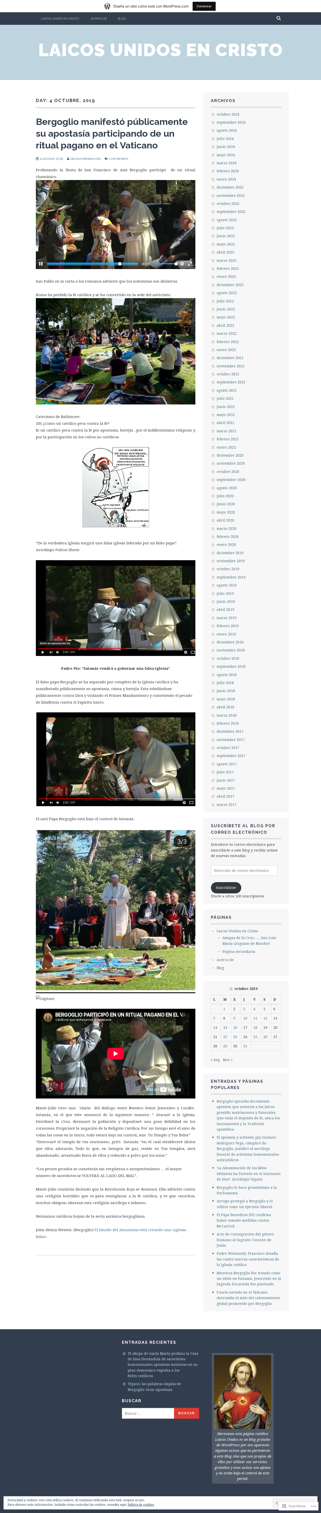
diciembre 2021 (230, 357)
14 (215, 1027)
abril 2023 (225, 252)
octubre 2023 (228, 203)
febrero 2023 (228, 268)
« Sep (215, 1059)
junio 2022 (226, 309)
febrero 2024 (228, 171)
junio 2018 (226, 690)
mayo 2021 (226, 414)
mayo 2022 (226, 317)
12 (265, 1018)
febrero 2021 (228, 439)
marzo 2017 (226, 804)
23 (235, 1036)
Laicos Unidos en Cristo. (60, 18)
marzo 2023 (226, 260)
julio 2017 (225, 772)
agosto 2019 (227, 585)
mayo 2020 (226, 512)
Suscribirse (226, 887)
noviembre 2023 (231, 195)
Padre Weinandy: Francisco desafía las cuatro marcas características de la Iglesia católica (248, 1259)
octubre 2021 (228, 374)
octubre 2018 (228, 658)
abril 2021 (225, 422)
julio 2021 (225, 398)
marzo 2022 (226, 333)
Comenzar (204, 6)
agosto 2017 (227, 764)
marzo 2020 (226, 528)
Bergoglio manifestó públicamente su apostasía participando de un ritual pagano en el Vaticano (112, 133)
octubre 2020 (228, 471)
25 (255, 1036)
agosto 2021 (227, 390)
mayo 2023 (226, 244)
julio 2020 (225, 495)
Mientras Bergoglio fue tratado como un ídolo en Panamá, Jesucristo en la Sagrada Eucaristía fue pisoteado (249, 1279)
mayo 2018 (226, 699)
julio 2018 (225, 682)
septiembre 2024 (231, 122)
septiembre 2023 (231, 211)
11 (255, 1018)
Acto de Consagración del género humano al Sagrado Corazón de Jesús (245, 1240)
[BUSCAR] (279, 18)
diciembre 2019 (230, 552)
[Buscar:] (148, 1413)
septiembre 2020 (231, 479)
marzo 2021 (226, 431)
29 (225, 1046)
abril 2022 (225, 325)
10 (245, 1018)
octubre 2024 (228, 114)
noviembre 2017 (231, 739)
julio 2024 (225, 138)
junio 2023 (226, 235)
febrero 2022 (228, 341)
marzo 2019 (226, 617)
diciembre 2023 (230, 187)
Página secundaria (238, 951)
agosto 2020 (227, 487)
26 (265, 1036)
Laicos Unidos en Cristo (160, 50)
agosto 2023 (227, 219)
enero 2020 (226, 544)
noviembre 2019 (231, 560)
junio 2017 (226, 780)
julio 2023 (225, 227)
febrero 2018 (228, 723)
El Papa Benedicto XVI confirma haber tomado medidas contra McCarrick (244, 1220)
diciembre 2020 (230, 455)
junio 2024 (226, 146)
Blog (122, 18)
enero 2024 (226, 179)
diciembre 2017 (230, 731)
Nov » (227, 1059)
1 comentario (118, 158)
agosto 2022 (227, 292)
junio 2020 (226, 503)
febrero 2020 (228, 536)
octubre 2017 (228, 747)
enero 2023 (226, 276)
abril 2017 (225, 796)
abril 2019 (225, 609)
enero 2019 (226, 634)
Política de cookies (141, 1504)
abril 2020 (225, 520)
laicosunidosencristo (85, 158)
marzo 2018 (226, 715)
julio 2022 (225, 301)
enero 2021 (226, 447)
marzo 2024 (226, 162)
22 (225, 1036)
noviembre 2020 (231, 463)
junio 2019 (226, 601)
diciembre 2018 (230, 642)
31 (245, 1046)
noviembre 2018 (231, 650)
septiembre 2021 (231, 382)
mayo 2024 (226, 154)
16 (235, 1027)
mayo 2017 (226, 788)
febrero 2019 (228, 625)
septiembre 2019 (231, 577)
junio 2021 (226, 406)
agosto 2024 (227, 130)
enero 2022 (226, 349)
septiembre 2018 (231, 666)
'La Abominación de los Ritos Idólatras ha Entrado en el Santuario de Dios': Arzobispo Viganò (249, 1173)
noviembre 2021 (231, 366)
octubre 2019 (228, 568)
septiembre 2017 (231, 755)
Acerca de (99, 18)
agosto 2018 (227, 674)
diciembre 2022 (230, 284)
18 (255, 1027)
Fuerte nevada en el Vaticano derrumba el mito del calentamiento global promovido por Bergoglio (248, 1298)
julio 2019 (225, 593)
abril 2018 (225, 707)
